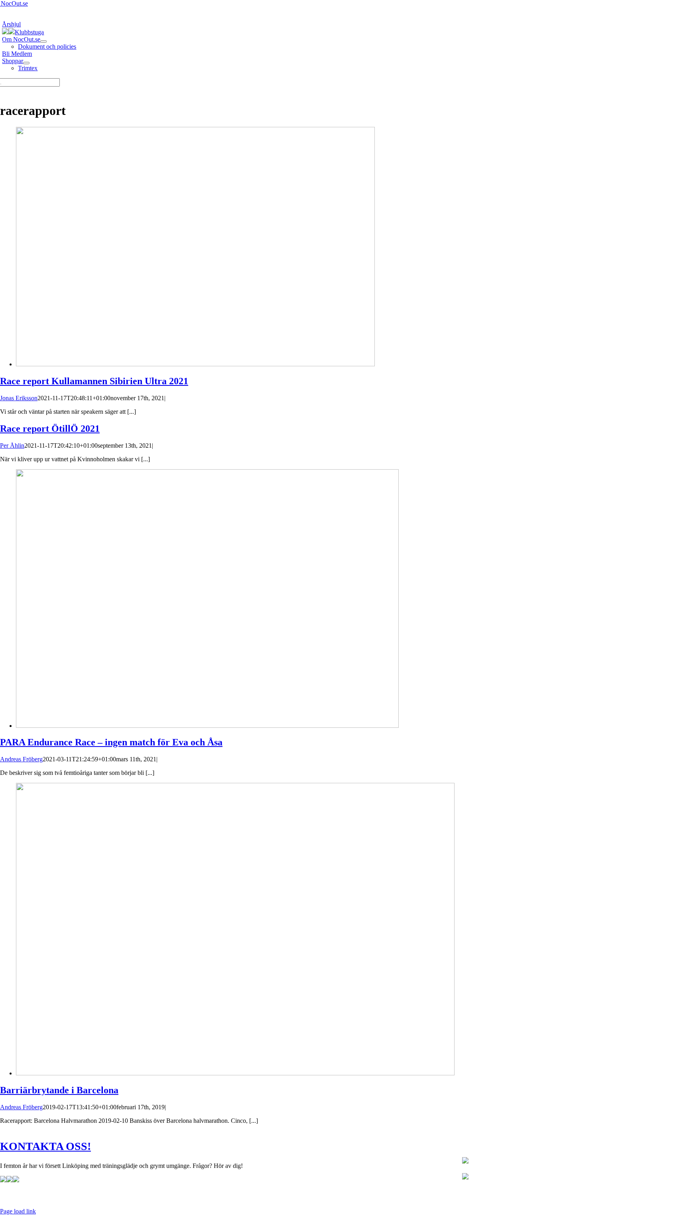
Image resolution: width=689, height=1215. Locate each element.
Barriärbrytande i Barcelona (59, 1090)
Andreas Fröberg (21, 759)
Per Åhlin (12, 445)
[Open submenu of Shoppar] (26, 63)
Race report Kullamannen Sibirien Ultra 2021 (94, 381)
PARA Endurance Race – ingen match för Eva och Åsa (111, 742)
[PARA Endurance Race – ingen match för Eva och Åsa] (207, 725)
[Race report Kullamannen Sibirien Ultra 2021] (195, 364)
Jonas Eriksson (18, 398)
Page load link (18, 1211)
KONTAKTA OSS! (45, 1146)
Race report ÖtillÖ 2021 (50, 428)
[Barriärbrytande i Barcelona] (235, 1073)
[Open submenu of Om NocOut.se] (43, 41)
